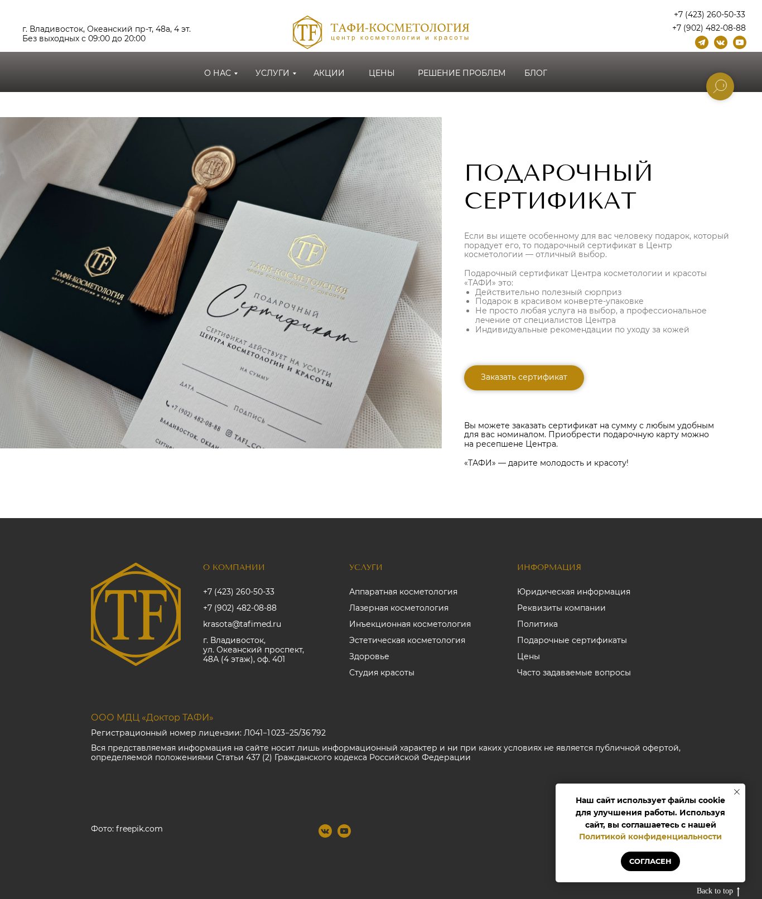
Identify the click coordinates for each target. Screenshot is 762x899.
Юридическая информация (573, 592)
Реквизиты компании (561, 608)
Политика (537, 624)
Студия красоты (381, 673)
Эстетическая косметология (407, 640)
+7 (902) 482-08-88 (240, 608)
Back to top (715, 891)
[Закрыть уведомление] (736, 792)
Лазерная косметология (398, 608)
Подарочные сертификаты (572, 640)
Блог (535, 73)
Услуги (272, 73)
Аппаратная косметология (403, 592)
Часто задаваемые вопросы (574, 673)
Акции (329, 73)
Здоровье (369, 656)
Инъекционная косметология (410, 624)
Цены (382, 73)
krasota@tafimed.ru (242, 624)
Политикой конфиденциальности (650, 837)
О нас (217, 73)
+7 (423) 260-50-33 (238, 592)
